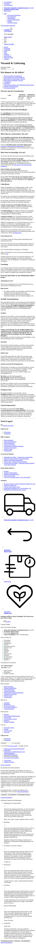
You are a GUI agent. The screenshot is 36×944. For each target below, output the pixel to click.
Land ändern (16, 743)
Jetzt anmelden (8, 31)
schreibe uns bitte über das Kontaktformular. (12, 146)
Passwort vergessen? (9, 706)
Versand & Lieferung (9, 444)
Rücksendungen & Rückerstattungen (13, 446)
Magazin (6, 714)
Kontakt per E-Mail (8, 425)
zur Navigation (8, 2)
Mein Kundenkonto (9, 443)
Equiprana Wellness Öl (10, 485)
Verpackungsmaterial (9, 88)
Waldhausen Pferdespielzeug (11, 474)
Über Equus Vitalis (9, 727)
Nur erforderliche (12, 794)
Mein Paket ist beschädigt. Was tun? (13, 80)
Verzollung (7, 83)
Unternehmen (7, 760)
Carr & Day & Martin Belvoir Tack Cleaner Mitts (17, 477)
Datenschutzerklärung (23, 791)
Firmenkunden (8, 450)
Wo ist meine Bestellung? (14, 15)
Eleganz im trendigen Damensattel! (13, 460)
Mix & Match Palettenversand (12, 716)
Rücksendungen (11, 16)
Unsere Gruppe (8, 730)
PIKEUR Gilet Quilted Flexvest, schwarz (15, 490)
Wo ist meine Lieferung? (10, 707)
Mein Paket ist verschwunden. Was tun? (14, 79)
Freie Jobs (6, 732)
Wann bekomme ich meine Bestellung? (14, 77)
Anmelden (7, 703)
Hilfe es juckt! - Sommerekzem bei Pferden (15, 461)
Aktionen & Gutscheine (10, 447)
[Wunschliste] (5, 39)
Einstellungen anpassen (24, 794)
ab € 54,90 (18, 8)
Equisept (6, 471)
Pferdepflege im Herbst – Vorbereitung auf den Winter (18, 457)
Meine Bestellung (8, 440)
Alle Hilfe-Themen (12, 22)
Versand (7, 11)
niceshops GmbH (12, 746)
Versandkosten (11, 18)
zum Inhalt (7, 3)
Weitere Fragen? (8, 449)
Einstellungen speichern (7, 941)
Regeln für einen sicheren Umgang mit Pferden (16, 458)
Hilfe (5, 13)
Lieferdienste (7, 82)
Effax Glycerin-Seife (9, 476)
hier (7, 254)
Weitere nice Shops (9, 762)
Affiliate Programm (9, 722)
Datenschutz (7, 750)
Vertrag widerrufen (6, 765)
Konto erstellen (8, 37)
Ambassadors (7, 717)
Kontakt (9, 21)
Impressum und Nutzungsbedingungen (14, 748)
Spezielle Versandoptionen (11, 86)
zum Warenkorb (8, 5)
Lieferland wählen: (6, 67)
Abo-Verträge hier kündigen (11, 757)
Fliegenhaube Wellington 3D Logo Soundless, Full (17, 488)
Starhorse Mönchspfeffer (10, 473)
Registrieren (7, 704)
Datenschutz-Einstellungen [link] (11, 756)
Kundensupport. (17, 232)
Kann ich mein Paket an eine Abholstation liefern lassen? (19, 85)
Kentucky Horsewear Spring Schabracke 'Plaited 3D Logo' (19, 484)
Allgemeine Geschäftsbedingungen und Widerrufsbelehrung (14, 752)
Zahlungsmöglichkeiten (13, 19)
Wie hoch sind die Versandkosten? (13, 76)
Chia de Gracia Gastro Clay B (12, 487)
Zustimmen (4, 794)
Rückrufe (6, 720)
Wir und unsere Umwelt (10, 719)
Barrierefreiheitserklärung (10, 754)
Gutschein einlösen (9, 709)
